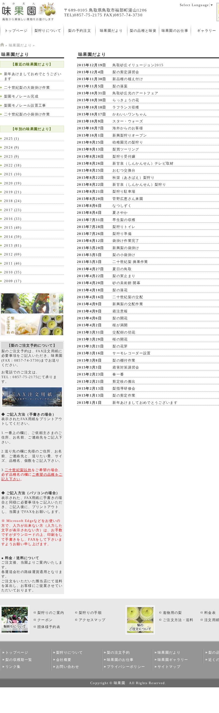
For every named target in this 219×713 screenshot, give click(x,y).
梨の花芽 (120, 346)
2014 (8, 237)
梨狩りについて (47, 31)
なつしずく (122, 206)
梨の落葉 (120, 86)
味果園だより (111, 31)
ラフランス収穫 (125, 107)
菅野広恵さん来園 (127, 199)
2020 (8, 183)
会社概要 (63, 660)
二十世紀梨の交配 (127, 297)
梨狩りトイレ (123, 227)
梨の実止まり (123, 276)
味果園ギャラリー (173, 660)
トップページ (16, 31)
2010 (8, 272)
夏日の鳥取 (122, 269)
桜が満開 (120, 325)
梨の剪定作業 (123, 395)
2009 (8, 281)
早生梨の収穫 (123, 220)
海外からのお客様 (127, 128)
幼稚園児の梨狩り (127, 142)
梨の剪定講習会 (125, 72)
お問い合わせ (67, 667)
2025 (8, 139)
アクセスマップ (92, 620)
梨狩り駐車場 (123, 191)
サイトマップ (169, 667)
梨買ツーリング (125, 149)
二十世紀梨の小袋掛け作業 (27, 114)
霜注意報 (120, 311)
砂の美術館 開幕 (126, 283)
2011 (8, 263)
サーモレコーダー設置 (131, 353)
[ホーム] (2, 45)
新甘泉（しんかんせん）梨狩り (139, 185)
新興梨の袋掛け (125, 248)
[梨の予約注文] (32, 335)
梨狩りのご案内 (50, 613)
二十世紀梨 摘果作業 (130, 262)
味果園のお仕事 (175, 31)
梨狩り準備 (122, 234)
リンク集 (13, 667)
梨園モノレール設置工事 (25, 105)
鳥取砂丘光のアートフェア (135, 93)
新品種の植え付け (127, 79)
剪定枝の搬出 (123, 381)
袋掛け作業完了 (125, 241)
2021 (8, 174)
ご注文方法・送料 (178, 620)
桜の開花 (120, 339)
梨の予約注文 (79, 31)
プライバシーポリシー (126, 667)
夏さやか (120, 213)
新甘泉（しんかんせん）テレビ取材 (143, 163)
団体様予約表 (48, 627)
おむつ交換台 (123, 170)
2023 (8, 156)
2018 (8, 201)
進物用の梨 (172, 613)
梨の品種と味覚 (143, 31)
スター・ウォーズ (127, 121)
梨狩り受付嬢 (123, 156)
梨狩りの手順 (90, 613)
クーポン (45, 620)
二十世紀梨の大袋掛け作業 (27, 88)
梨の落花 (120, 290)
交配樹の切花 (123, 332)
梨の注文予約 (118, 652)
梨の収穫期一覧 (18, 660)
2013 (8, 245)
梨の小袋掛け (123, 255)
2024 (8, 147)
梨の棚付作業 (123, 360)
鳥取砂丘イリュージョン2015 (137, 65)
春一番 (118, 374)
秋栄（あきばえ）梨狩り (133, 178)
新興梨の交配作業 (127, 304)
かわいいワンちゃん (129, 114)
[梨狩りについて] (32, 313)
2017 (8, 210)
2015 (8, 228)
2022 (8, 165)
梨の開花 (120, 318)
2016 (8, 219)
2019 (8, 192)
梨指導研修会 (123, 388)
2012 (8, 254)
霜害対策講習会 (125, 367)
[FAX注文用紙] (32, 406)
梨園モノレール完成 (21, 96)
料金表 (210, 613)
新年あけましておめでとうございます (145, 403)
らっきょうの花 (125, 100)
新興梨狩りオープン (129, 135)
